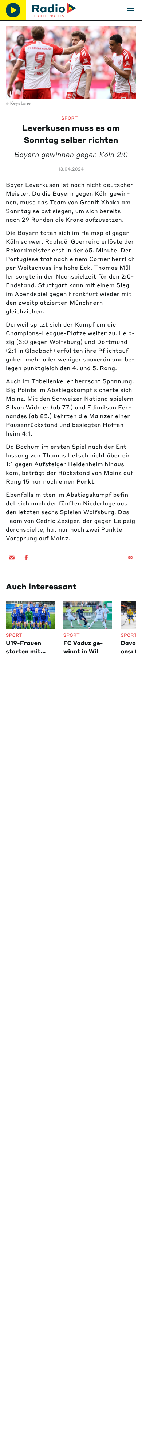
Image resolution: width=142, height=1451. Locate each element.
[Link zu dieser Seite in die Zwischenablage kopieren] (130, 557)
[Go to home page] (54, 10)
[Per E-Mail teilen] (11, 557)
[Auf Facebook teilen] (26, 557)
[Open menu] (130, 10)
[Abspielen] (13, 10)
